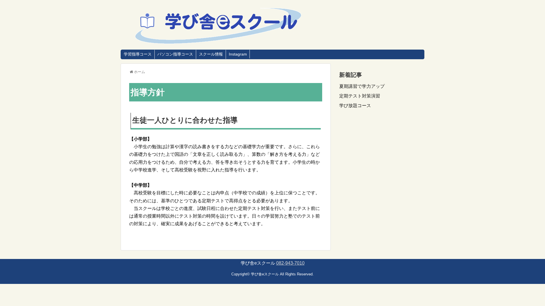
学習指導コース (138, 54)
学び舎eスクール (265, 274)
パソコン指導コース (175, 54)
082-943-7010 (290, 263)
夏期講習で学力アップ (362, 86)
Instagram (238, 54)
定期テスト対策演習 (359, 96)
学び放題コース (355, 105)
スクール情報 (211, 54)
